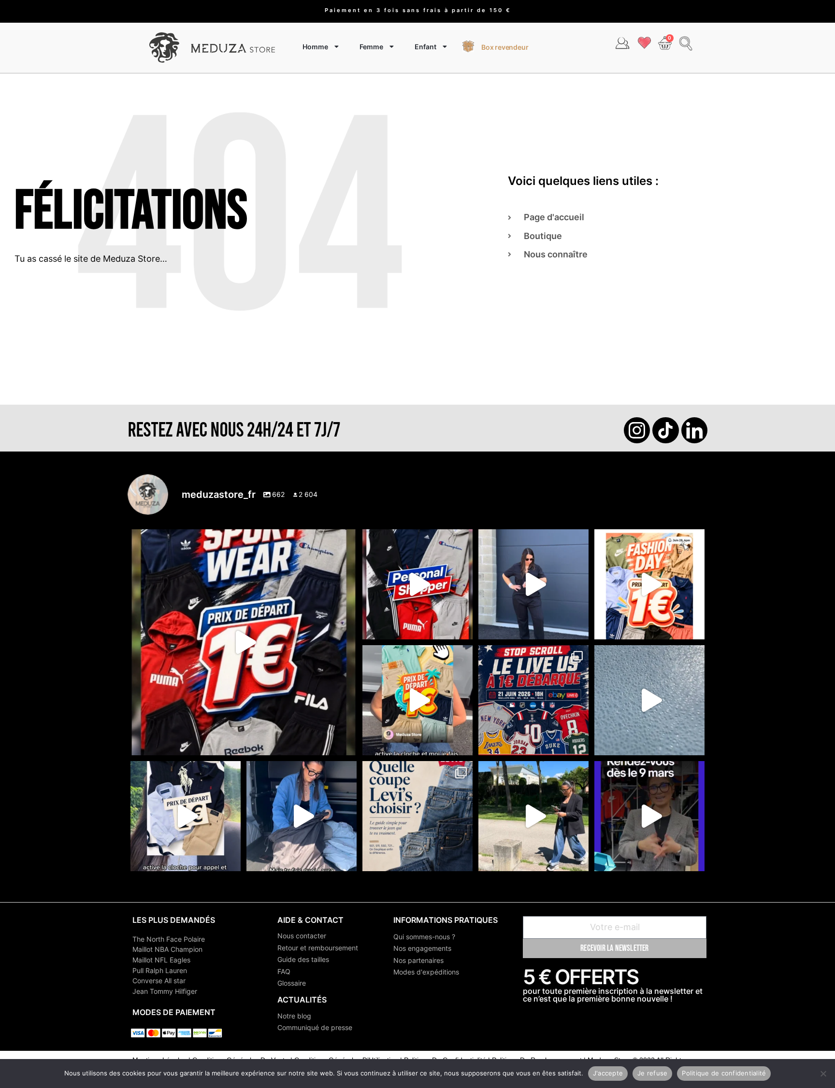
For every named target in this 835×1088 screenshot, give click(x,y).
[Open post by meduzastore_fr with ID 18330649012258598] (243, 642)
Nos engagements (422, 948)
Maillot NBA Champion (167, 949)
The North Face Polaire (168, 939)
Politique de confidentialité (724, 1073)
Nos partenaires (418, 960)
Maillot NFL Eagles (161, 960)
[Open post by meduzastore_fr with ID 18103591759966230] (301, 816)
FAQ (283, 971)
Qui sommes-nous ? (424, 937)
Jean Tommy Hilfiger (164, 991)
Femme (371, 46)
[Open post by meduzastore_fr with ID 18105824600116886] (417, 584)
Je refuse (652, 1073)
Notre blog (294, 1016)
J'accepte (608, 1073)
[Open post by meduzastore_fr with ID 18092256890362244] (533, 700)
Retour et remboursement (317, 948)
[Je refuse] (823, 1073)
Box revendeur (504, 47)
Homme (315, 46)
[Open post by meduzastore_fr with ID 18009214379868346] (417, 700)
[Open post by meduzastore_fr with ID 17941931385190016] (533, 816)
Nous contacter (301, 936)
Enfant (425, 46)
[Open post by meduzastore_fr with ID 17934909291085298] (649, 584)
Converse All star (159, 980)
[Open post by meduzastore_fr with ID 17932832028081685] (649, 816)
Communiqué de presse (314, 1027)
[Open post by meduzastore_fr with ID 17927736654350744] (533, 584)
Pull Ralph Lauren (159, 970)
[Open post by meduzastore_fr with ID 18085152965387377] (185, 816)
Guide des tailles (303, 959)
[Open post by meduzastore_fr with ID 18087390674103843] (649, 700)
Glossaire (291, 983)
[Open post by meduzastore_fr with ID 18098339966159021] (417, 816)
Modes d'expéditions (426, 972)
